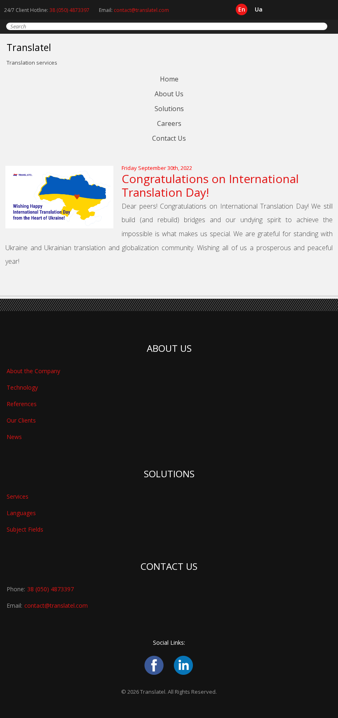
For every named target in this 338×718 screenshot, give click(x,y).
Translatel (29, 47)
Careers (169, 123)
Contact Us (169, 138)
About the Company (33, 371)
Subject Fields (25, 529)
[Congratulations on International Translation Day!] (63, 226)
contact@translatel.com (141, 10)
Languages (21, 513)
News (14, 437)
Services (17, 496)
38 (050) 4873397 (69, 10)
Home (169, 79)
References (22, 404)
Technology (22, 387)
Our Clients (21, 420)
